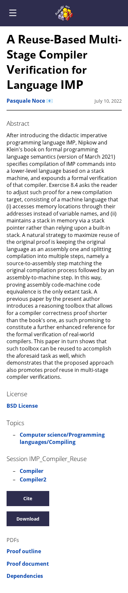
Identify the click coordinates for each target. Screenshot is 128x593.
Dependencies (25, 576)
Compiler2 (33, 479)
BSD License (22, 405)
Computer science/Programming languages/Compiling (62, 438)
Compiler (31, 471)
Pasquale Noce (26, 100)
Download (27, 519)
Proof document (28, 563)
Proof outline (24, 551)
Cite (27, 498)
